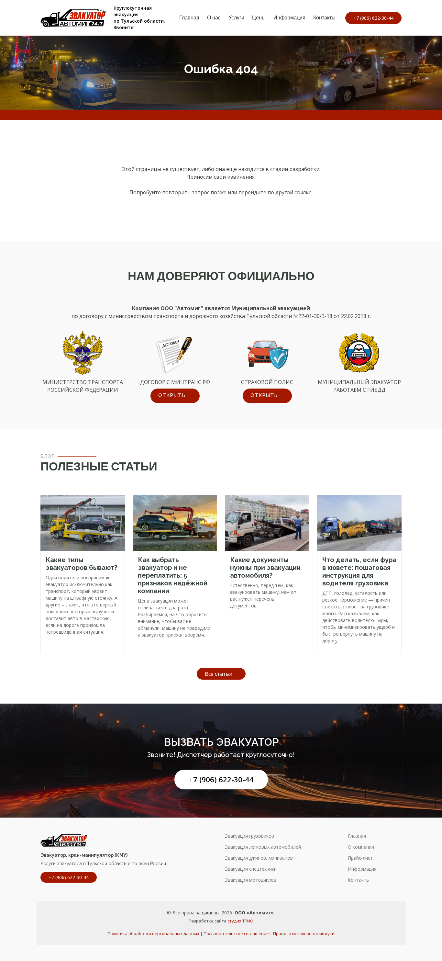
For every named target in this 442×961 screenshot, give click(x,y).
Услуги (236, 17)
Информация (289, 17)
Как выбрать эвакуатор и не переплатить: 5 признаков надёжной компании (172, 575)
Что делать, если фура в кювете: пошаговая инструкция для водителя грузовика (359, 571)
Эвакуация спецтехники (251, 869)
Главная (189, 17)
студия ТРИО (240, 921)
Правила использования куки (304, 933)
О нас (214, 17)
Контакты (324, 17)
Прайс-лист (360, 858)
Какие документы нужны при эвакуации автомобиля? (265, 567)
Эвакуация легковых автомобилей (263, 847)
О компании (361, 847)
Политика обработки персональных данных (153, 933)
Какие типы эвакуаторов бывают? (81, 563)
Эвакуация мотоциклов (250, 880)
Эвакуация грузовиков (249, 836)
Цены (259, 17)
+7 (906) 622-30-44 (221, 779)
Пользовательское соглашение (236, 933)
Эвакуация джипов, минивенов (259, 858)
